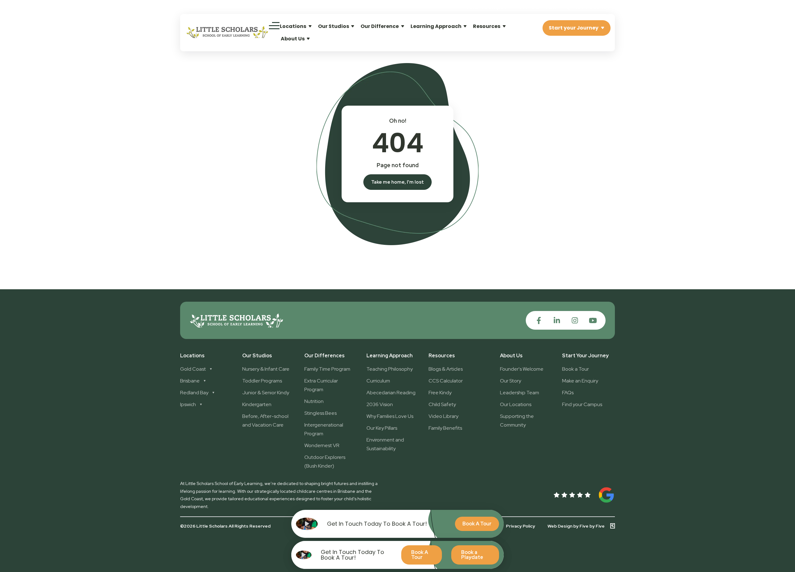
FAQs (568, 392)
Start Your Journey (585, 355)
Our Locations (515, 404)
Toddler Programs (262, 381)
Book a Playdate (472, 555)
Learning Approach (436, 26)
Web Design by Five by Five (576, 526)
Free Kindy (440, 392)
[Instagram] (574, 320)
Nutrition (314, 401)
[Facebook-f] (538, 320)
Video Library (443, 416)
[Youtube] (592, 320)
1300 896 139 (592, 7)
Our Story (510, 381)
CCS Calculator (446, 381)
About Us (293, 38)
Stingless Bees (320, 413)
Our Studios (333, 26)
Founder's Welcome (521, 369)
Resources (486, 26)
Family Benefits (445, 428)
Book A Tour (419, 555)
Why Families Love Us (389, 416)
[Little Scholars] (227, 36)
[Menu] (274, 25)
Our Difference (380, 26)
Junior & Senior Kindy (265, 392)
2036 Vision (379, 404)
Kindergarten (256, 404)
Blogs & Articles (446, 369)
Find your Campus (582, 404)
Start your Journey (573, 27)
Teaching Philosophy (389, 369)
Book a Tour (575, 369)
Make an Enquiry (580, 381)
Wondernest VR (321, 445)
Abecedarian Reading (391, 392)
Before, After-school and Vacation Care (265, 420)
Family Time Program (327, 369)
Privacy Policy (520, 526)
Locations (293, 26)
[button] (537, 7)
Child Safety (442, 404)
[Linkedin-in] (556, 320)
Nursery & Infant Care (265, 369)
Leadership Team (519, 392)
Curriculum (378, 381)
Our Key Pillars (381, 428)
